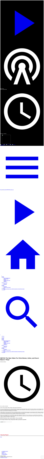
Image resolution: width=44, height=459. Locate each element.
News (3, 276)
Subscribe (3, 289)
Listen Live (5, 283)
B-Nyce (5, 279)
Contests (3, 288)
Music (3, 282)
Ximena (5, 281)
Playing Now (2, 145)
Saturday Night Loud (7, 280)
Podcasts (5, 284)
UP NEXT (5, 286)
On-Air (3, 277)
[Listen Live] (22, 22)
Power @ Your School (7, 287)
